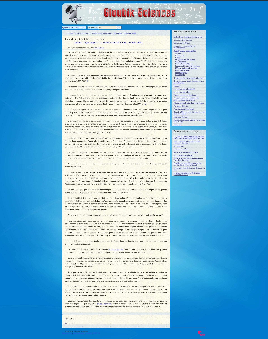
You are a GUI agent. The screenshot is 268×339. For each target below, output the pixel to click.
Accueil (70, 33)
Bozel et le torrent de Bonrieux (186, 152)
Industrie (177, 86)
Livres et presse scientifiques (185, 95)
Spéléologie (180, 75)
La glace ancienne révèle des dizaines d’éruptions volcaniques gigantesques (189, 137)
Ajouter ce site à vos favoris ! (74, 27)
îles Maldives (179, 146)
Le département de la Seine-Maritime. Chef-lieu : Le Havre (189, 159)
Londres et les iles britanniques (187, 66)
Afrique (178, 53)
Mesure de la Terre (181, 149)
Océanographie (181, 73)
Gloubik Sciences (155, 11)
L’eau (177, 57)
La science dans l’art (182, 92)
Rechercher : (93, 27)
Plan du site (67, 333)
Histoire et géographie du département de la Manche (189, 82)
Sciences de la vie (181, 117)
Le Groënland (180, 62)
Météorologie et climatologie (186, 68)
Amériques (179, 55)
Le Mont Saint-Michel (183, 64)
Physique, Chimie (181, 106)
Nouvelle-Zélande (182, 70)
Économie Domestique (183, 40)
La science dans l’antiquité (184, 89)
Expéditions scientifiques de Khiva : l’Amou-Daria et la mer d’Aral (188, 164)
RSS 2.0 (96, 333)
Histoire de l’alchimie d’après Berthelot (189, 78)
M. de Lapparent (116, 249)
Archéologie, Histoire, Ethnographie (188, 37)
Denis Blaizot (99, 48)
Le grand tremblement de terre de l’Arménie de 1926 (187, 174)
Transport (177, 125)
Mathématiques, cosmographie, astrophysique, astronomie (186, 99)
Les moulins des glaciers (184, 155)
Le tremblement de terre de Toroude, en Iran (189, 169)
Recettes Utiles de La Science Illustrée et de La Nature (189, 113)
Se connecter (78, 333)
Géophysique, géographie (102, 33)
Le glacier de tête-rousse (185, 59)
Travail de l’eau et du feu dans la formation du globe (187, 142)
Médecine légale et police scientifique (189, 103)
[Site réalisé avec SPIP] (202, 335)
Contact (89, 333)
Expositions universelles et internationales (184, 47)
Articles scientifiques (82, 33)
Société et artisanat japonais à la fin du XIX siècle (189, 121)
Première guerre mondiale (184, 109)
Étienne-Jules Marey (182, 43)
